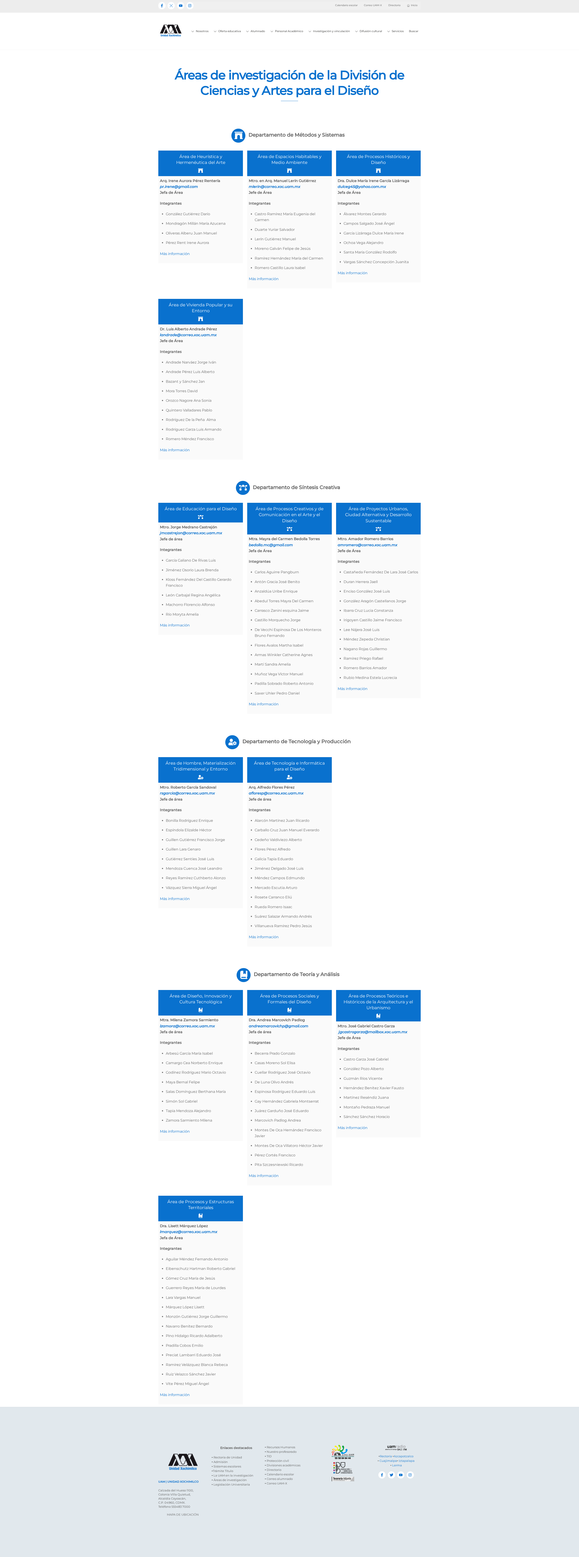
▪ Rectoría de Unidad (227, 1457)
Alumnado (257, 31)
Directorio (394, 5)
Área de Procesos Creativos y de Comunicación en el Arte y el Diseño (289, 514)
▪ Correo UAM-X (276, 1483)
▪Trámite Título (222, 1471)
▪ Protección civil (277, 1460)
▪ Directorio (273, 1470)
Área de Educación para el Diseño (201, 508)
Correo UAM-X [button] (373, 5)
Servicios (397, 31)
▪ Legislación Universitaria (231, 1484)
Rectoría (386, 1456)
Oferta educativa (229, 31)
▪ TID (268, 1456)
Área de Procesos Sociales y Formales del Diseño (289, 998)
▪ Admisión (220, 1462)
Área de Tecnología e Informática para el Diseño (289, 766)
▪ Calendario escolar (279, 1474)
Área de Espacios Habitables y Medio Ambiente (289, 159)
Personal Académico (288, 31)
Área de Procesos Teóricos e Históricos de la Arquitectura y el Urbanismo (378, 1001)
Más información (175, 254)
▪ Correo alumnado (279, 1479)
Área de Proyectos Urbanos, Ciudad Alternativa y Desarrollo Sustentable (378, 514)
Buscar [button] (413, 31)
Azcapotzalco (403, 1456)
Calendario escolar (346, 5)
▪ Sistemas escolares (226, 1466)
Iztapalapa (407, 1460)
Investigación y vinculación (331, 31)
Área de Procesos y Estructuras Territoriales (200, 1204)
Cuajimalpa (388, 1460)
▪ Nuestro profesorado (281, 1451)
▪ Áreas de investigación (229, 1480)
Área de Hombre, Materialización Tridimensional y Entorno (201, 766)
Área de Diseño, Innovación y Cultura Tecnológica (201, 998)
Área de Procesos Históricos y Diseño (378, 159)
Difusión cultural (370, 31)
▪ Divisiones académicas (282, 1465)
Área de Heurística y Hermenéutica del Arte (200, 159)
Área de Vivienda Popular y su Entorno (201, 307)
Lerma (397, 1465)
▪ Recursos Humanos (280, 1447)
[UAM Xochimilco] (170, 41)
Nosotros (202, 31)
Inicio (414, 5)
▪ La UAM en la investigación (232, 1475)
